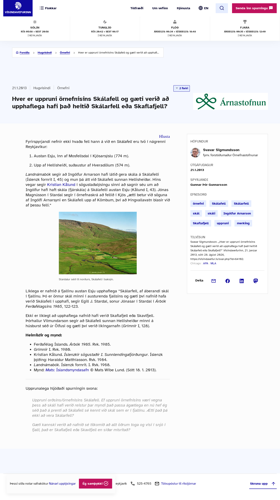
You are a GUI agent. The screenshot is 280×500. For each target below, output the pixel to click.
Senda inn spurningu (252, 8)
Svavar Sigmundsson (221, 150)
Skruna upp (259, 484)
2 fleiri (183, 88)
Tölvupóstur (178, 484)
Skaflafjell (201, 223)
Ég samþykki (93, 484)
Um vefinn (160, 8)
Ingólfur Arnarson (237, 213)
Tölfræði (136, 8)
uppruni (223, 223)
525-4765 (144, 484)
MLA (213, 263)
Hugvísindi (45, 52)
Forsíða (25, 52)
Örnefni (65, 52)
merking (243, 223)
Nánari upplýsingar (62, 484)
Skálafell (219, 204)
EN (206, 8)
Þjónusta (183, 8)
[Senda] (213, 280)
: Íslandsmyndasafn (67, 369)
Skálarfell (241, 204)
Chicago (195, 263)
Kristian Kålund (61, 184)
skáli (211, 213)
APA (205, 263)
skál (196, 213)
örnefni (198, 204)
